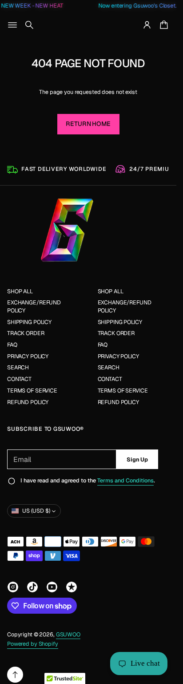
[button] (29, 25)
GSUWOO (68, 634)
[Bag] (162, 25)
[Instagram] (13, 587)
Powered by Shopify (32, 644)
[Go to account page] (147, 25)
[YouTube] (52, 587)
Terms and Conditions (125, 480)
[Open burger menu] (12, 25)
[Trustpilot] (71, 587)
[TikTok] (32, 587)
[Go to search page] (29, 25)
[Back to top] (15, 675)
